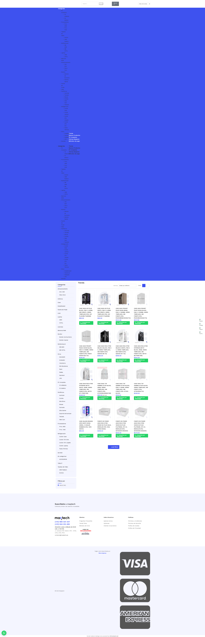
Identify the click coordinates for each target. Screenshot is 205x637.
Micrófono (62, 401)
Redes (61, 372)
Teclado (61, 416)
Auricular (62, 395)
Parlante (61, 407)
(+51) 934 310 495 (62, 524)
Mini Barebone (63, 366)
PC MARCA (62, 388)
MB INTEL (62, 350)
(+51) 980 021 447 (62, 522)
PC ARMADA (62, 385)
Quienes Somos (108, 521)
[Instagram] (63, 539)
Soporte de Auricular (65, 413)
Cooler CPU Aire (64, 439)
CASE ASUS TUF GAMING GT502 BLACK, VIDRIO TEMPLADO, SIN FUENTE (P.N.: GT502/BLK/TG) (141, 387)
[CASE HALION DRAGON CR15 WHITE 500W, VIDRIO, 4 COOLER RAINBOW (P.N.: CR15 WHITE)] (86, 411)
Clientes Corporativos (110, 526)
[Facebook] (57, 539)
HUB (59, 313)
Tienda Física (83, 523)
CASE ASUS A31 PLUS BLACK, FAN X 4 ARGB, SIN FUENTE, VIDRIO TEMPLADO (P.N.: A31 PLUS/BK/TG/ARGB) (86, 312)
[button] (58, 144)
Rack (60, 369)
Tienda (71, 133)
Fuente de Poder (62, 309)
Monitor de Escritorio (65, 337)
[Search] (101, 3)
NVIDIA (61, 473)
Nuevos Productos (74, 135)
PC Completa (73, 137)
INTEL (61, 323)
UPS (60, 378)
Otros (62, 131)
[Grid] (143, 285)
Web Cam (62, 419)
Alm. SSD (62, 292)
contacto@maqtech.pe (61, 535)
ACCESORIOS (63, 459)
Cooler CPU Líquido (65, 442)
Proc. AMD (62, 426)
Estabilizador (61, 306)
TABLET (60, 463)
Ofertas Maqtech (74, 139)
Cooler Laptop (63, 445)
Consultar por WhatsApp (85, 323)
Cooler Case (63, 436)
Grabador (62, 360)
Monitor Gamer (63, 340)
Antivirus (60, 299)
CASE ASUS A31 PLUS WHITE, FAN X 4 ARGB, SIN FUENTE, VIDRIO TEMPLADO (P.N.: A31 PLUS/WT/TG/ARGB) (104, 312)
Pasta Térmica (63, 448)
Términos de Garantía (134, 523)
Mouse (61, 404)
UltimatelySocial (114, 636)
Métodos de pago (74, 141)
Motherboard (62, 344)
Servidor (63, 141)
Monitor (63, 72)
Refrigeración (62, 433)
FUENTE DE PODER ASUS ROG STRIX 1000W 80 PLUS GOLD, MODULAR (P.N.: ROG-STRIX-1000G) (104, 425)
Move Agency (102, 553)
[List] (147, 285)
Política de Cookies (133, 526)
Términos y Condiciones (135, 521)
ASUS (61, 485)
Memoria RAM (62, 330)
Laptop (63, 52)
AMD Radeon (63, 470)
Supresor (62, 375)
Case (62, 89)
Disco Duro (62, 295)
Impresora (62, 363)
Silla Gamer (62, 410)
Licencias (60, 327)
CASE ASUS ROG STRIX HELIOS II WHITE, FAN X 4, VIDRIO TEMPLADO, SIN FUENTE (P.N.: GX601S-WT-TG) (123, 349)
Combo (61, 398)
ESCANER (62, 357)
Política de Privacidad (134, 528)
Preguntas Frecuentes (85, 521)
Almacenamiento (63, 289)
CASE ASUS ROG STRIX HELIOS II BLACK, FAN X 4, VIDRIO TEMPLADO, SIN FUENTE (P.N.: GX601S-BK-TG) (104, 349)
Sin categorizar (62, 456)
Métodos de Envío (84, 526)
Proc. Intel (62, 429)
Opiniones (106, 523)
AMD (60, 320)
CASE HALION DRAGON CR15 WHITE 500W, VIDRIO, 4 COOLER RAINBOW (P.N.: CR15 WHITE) (86, 425)
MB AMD (61, 347)
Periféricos (64, 91)
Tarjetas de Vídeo (63, 467)
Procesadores (62, 423)
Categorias (61, 8)
